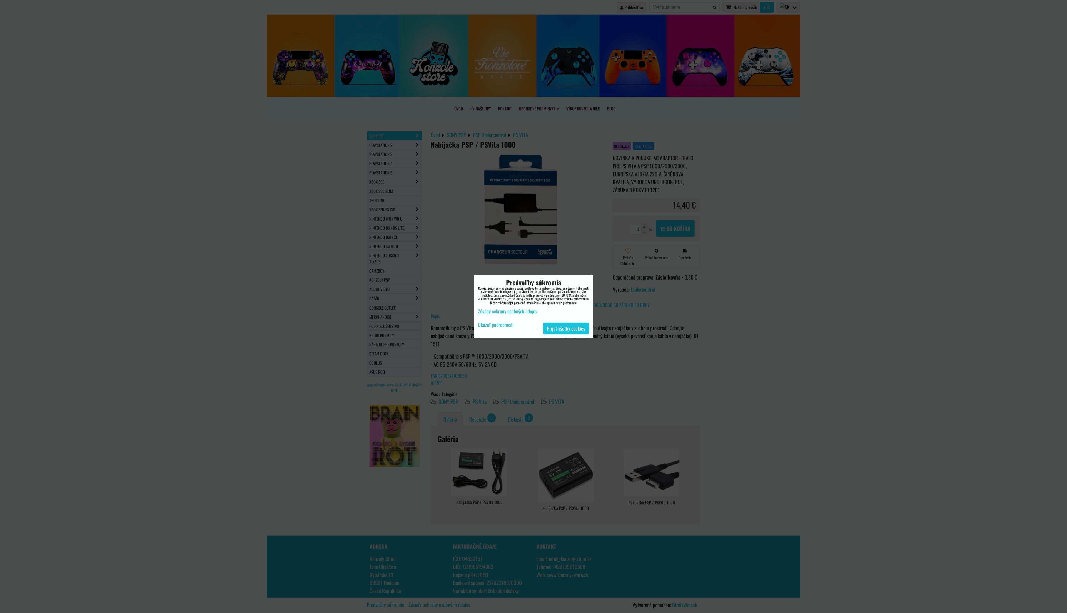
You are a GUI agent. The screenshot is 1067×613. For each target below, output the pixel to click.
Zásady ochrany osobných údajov (507, 311)
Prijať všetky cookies (566, 328)
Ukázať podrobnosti (496, 325)
